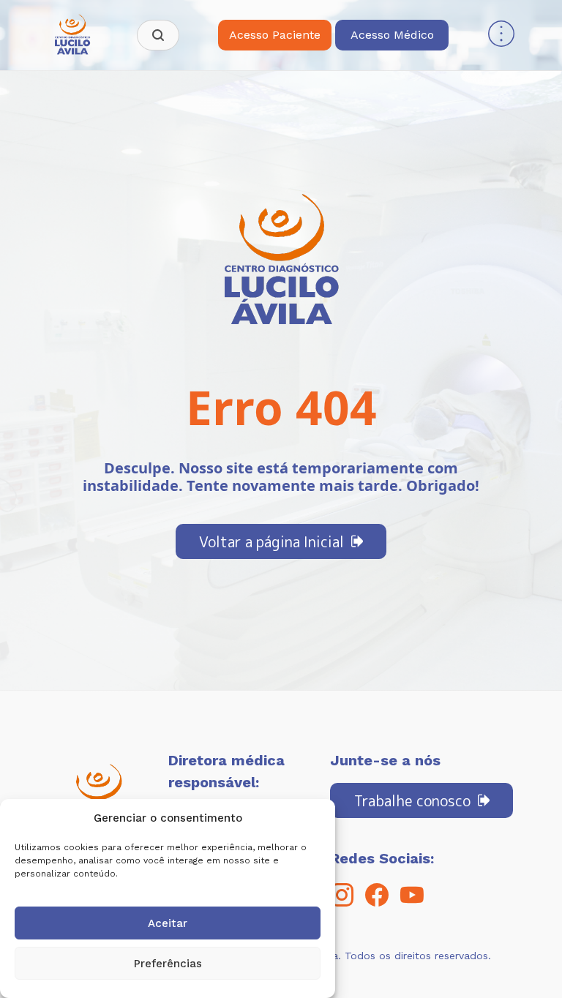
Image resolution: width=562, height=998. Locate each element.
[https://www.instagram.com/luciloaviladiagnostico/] (341, 902)
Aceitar (167, 923)
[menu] (501, 35)
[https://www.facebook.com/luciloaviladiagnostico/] (377, 902)
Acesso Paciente (275, 35)
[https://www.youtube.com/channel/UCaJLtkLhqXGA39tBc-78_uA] (412, 902)
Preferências (168, 963)
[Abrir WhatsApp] (525, 961)
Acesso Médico (392, 35)
